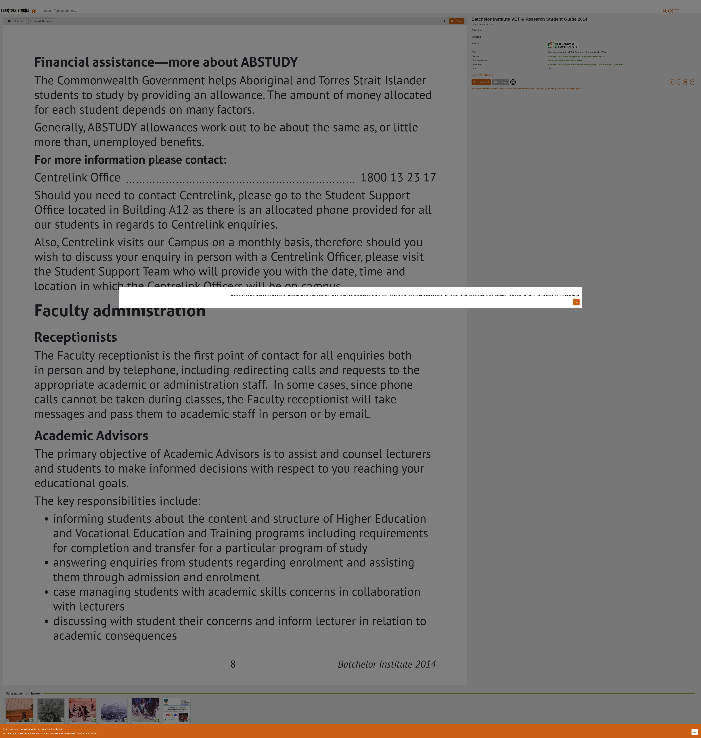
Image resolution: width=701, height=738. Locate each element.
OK (576, 302)
